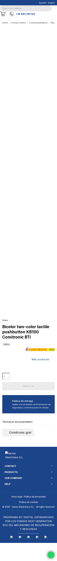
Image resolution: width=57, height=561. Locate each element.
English (51, 3)
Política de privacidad (35, 496)
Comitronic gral (20, 432)
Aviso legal (17, 496)
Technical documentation (17, 421)
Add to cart (28, 386)
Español (43, 3)
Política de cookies (28, 502)
